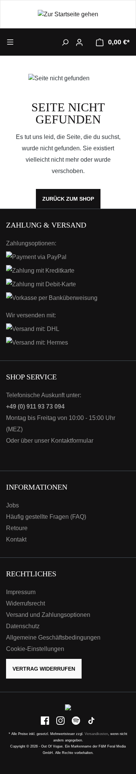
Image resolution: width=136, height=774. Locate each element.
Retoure (17, 528)
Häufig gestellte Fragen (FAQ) (46, 516)
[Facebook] (45, 720)
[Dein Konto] (79, 42)
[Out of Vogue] (68, 707)
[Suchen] (65, 42)
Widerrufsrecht (25, 603)
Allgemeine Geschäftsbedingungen (53, 637)
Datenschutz (23, 626)
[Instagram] (61, 720)
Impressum (21, 592)
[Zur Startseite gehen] (68, 14)
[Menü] (21, 41)
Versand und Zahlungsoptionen (48, 615)
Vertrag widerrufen (43, 669)
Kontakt (16, 539)
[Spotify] (76, 720)
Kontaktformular (72, 440)
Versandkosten (96, 734)
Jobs (12, 505)
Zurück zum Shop (68, 199)
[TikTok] (91, 720)
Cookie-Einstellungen (35, 649)
